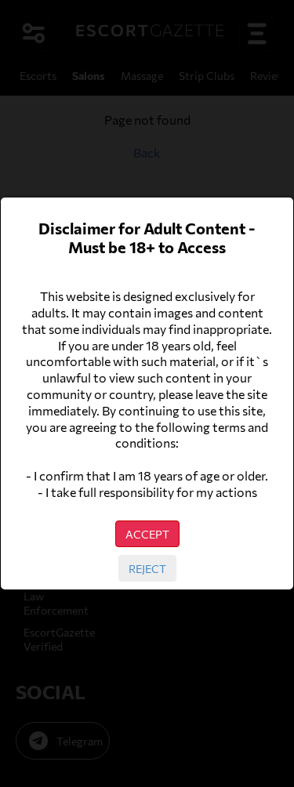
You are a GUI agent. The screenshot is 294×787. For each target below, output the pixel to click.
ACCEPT (147, 534)
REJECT (147, 568)
